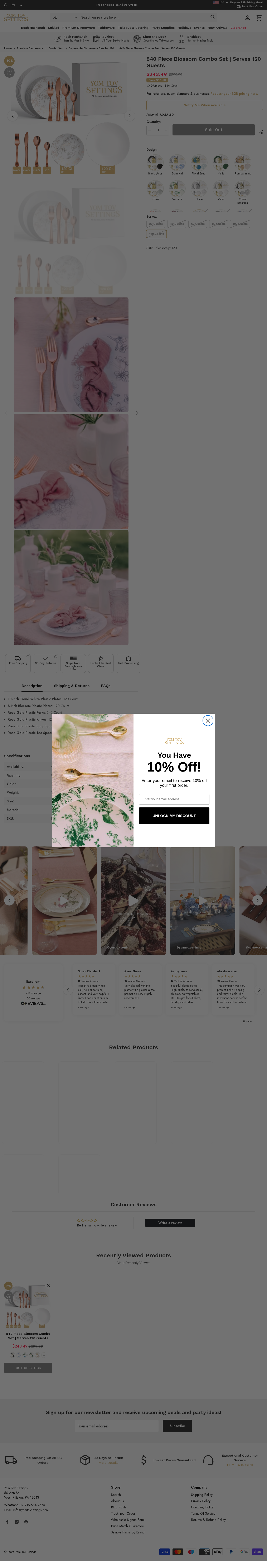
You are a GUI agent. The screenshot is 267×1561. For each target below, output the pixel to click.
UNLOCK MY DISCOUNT (174, 816)
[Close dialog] (208, 720)
